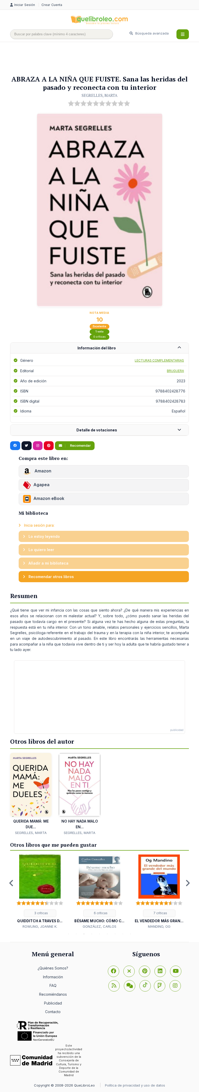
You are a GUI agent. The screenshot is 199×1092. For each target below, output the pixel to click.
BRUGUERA (175, 371)
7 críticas (160, 913)
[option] (40, 891)
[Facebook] (113, 971)
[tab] (99, 348)
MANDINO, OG (159, 926)
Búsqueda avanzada (151, 33)
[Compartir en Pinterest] (49, 445)
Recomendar (80, 445)
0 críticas (99, 336)
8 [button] (122, 934)
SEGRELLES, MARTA (99, 95)
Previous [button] (11, 883)
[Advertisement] (104, 59)
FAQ (52, 985)
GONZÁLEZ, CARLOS (99, 926)
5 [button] (99, 934)
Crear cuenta (51, 5)
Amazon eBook (48, 498)
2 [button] (76, 934)
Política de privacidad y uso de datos (135, 1085)
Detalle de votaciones (96, 430)
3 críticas (40, 913)
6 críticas (100, 913)
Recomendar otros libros (50, 576)
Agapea (41, 484)
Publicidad (53, 1003)
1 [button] (68, 934)
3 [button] (84, 934)
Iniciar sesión (25, 5)
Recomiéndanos (53, 994)
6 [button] (107, 934)
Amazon (42, 470)
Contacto (53, 1011)
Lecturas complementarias (159, 360)
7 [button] (115, 934)
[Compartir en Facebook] (15, 445)
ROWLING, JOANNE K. (40, 926)
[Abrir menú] (182, 34)
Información (53, 977)
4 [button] (91, 934)
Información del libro (96, 348)
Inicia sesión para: (38, 525)
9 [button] (130, 934)
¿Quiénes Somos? (53, 968)
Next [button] (187, 883)
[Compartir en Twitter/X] (27, 445)
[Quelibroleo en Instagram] (37, 445)
